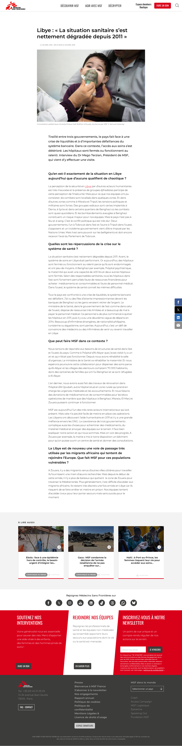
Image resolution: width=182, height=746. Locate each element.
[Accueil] (15, 5)
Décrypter (114, 5)
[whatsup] (123, 603)
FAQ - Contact (26, 707)
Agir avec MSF (93, 5)
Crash (134, 697)
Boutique (144, 7)
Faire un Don (162, 5)
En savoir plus (82, 666)
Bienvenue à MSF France (90, 686)
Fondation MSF (140, 717)
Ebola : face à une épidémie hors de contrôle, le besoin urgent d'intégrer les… (42, 560)
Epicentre (136, 709)
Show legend (59, 547)
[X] (59, 603)
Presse (79, 682)
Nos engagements (86, 694)
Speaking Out (139, 713)
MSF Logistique (140, 705)
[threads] (112, 603)
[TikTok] (102, 603)
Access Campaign (141, 701)
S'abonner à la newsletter (90, 690)
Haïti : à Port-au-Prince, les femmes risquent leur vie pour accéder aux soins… (142, 560)
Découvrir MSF (70, 5)
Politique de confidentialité (84, 707)
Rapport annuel (84, 698)
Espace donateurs (143, 4)
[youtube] (80, 603)
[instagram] (70, 603)
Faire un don (23, 666)
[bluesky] (134, 603)
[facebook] (48, 603)
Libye (88, 186)
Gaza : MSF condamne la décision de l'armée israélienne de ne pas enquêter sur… (92, 561)
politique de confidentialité (153, 670)
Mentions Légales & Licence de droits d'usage (91, 715)
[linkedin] (91, 603)
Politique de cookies (87, 701)
